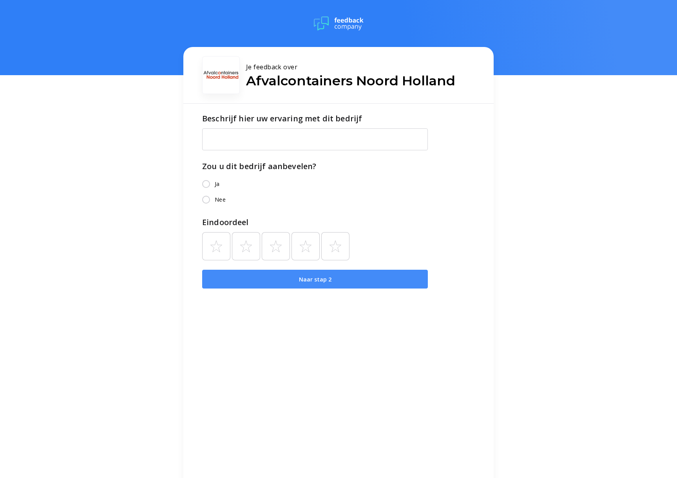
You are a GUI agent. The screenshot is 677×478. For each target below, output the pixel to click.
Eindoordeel (225, 222)
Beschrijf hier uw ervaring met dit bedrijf (282, 118)
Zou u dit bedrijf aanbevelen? (259, 166)
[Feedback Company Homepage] (339, 23)
